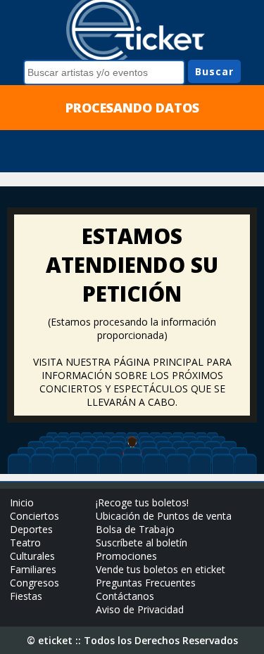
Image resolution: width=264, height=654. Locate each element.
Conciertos (34, 515)
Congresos (34, 582)
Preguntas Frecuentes (146, 582)
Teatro (25, 542)
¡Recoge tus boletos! (142, 502)
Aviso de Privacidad (140, 609)
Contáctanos (125, 596)
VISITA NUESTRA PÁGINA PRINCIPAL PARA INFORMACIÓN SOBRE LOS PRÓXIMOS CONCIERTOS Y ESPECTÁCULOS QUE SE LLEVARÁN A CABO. (132, 382)
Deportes (31, 529)
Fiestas (26, 596)
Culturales (32, 556)
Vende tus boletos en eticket (160, 569)
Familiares (33, 569)
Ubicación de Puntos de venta (164, 515)
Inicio (22, 502)
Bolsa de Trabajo (135, 529)
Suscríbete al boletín (141, 542)
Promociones (126, 556)
